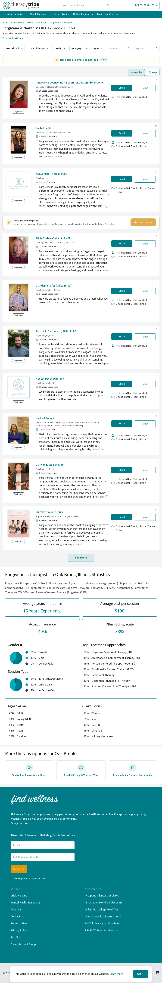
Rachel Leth (43, 128)
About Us (16, 910)
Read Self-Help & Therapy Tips (81, 775)
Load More (81, 557)
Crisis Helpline (19, 896)
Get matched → (143, 222)
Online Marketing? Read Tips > (102, 910)
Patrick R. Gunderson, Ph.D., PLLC (56, 331)
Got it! (140, 974)
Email (122, 88)
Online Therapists (83, 14)
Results (138, 72)
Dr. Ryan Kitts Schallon (50, 465)
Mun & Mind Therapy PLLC (51, 174)
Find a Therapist (14, 14)
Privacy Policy (19, 931)
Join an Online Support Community (132, 775)
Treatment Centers (107, 14)
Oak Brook (41, 22)
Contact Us (17, 917)
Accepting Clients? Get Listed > (103, 896)
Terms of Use (19, 924)
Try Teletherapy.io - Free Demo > (104, 924)
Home (5, 22)
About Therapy (38, 14)
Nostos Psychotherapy (50, 379)
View (145, 88)
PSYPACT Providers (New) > (101, 931)
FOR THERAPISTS (144, 5)
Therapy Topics (60, 14)
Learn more (116, 974)
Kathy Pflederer (45, 418)
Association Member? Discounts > (104, 903)
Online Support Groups (24, 944)
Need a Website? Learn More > (103, 917)
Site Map (16, 938)
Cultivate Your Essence (50, 512)
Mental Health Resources (25, 903)
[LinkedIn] (157, 973)
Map (154, 72)
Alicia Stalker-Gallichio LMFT (53, 238)
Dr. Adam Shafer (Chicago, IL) (53, 286)
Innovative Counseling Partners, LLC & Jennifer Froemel (70, 83)
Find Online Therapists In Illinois (29, 775)
